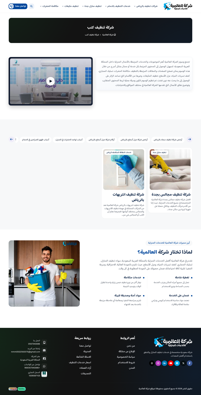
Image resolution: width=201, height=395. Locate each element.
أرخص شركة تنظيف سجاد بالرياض (168, 140)
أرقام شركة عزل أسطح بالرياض (101, 140)
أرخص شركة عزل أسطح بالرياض (134, 140)
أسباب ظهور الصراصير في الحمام (35, 140)
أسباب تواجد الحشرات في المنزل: (68, 140)
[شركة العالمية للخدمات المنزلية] (178, 6)
